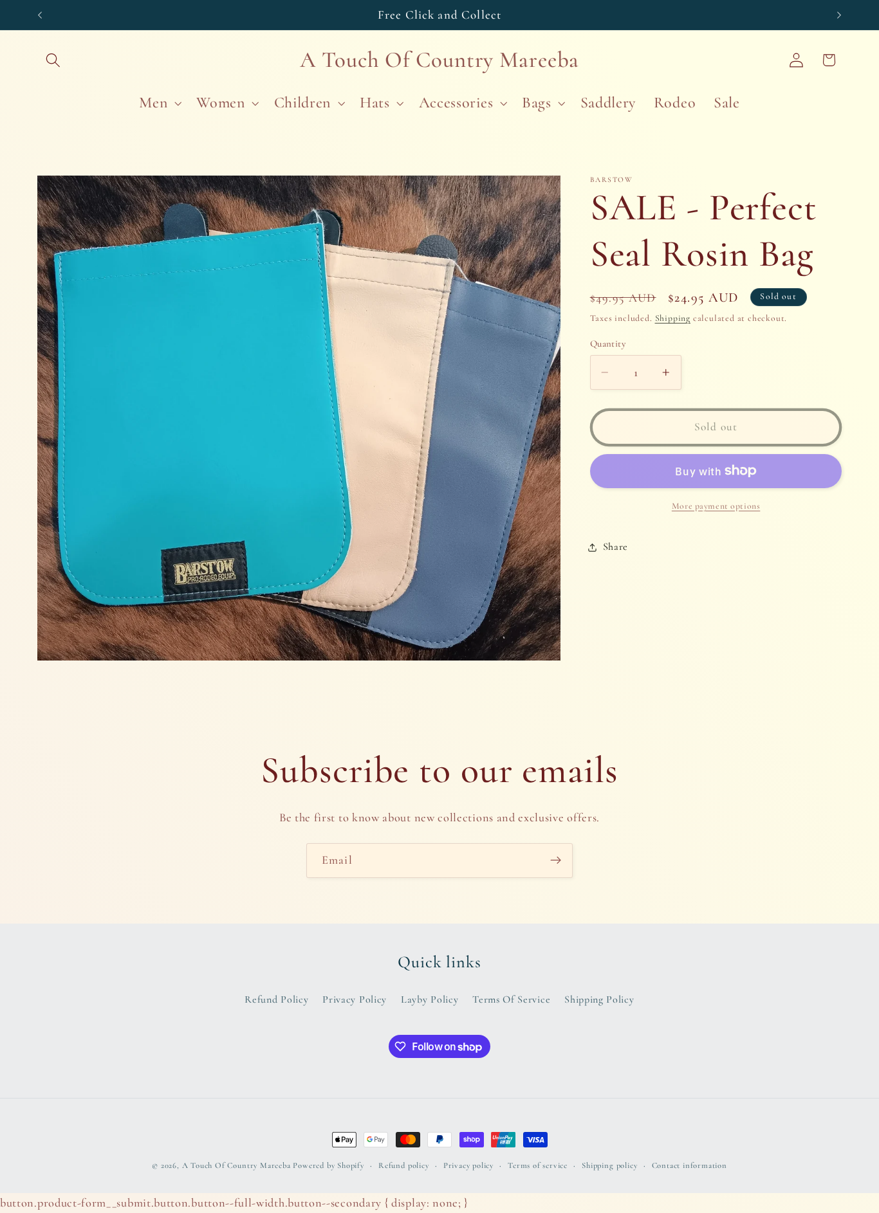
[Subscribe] (555, 860)
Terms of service (538, 1165)
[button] (53, 60)
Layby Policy (429, 999)
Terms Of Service (511, 999)
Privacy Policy (354, 999)
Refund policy (403, 1165)
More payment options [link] (716, 505)
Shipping (672, 318)
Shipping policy (609, 1165)
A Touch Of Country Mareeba (236, 1165)
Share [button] (615, 546)
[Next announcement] (839, 15)
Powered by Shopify (328, 1165)
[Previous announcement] (40, 15)
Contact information (689, 1165)
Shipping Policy (599, 999)
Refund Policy (276, 999)
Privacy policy (468, 1165)
